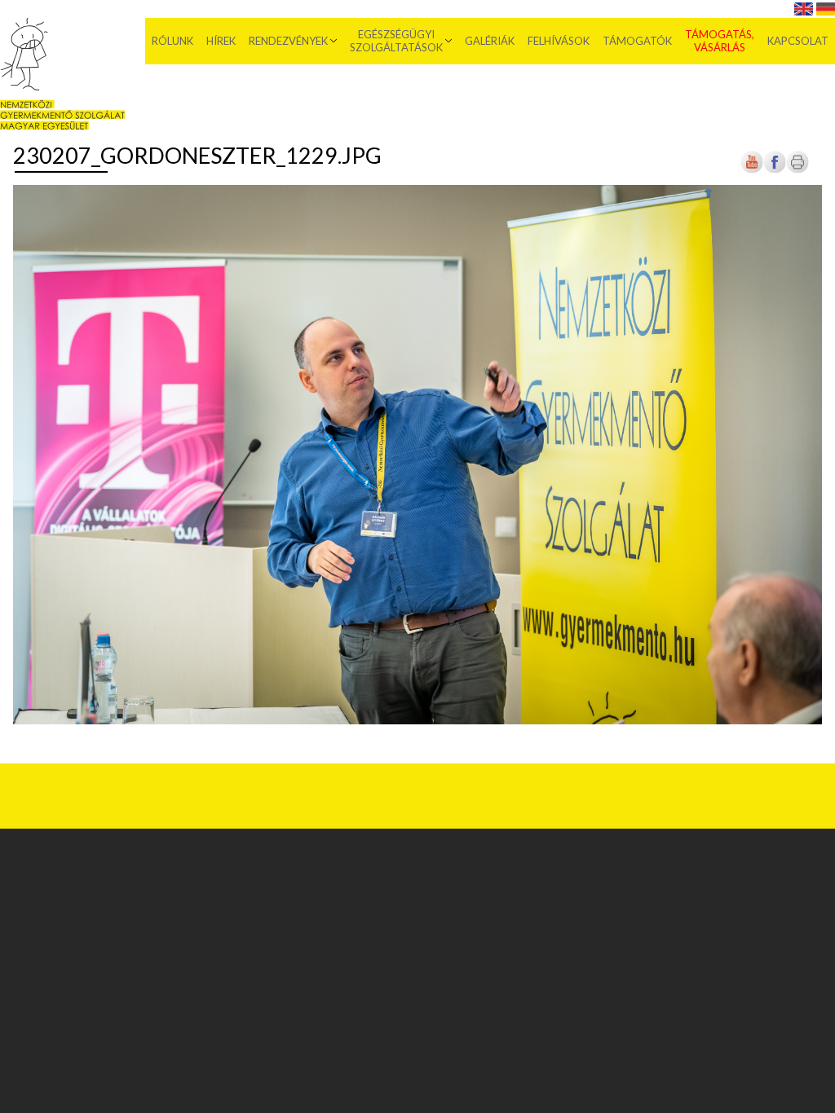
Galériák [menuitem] (490, 40)
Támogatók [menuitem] (637, 40)
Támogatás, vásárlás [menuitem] (719, 41)
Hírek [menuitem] (221, 40)
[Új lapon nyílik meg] (774, 171)
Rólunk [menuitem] (172, 40)
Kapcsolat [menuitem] (797, 40)
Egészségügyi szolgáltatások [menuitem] (396, 41)
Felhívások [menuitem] (559, 40)
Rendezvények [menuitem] (288, 40)
